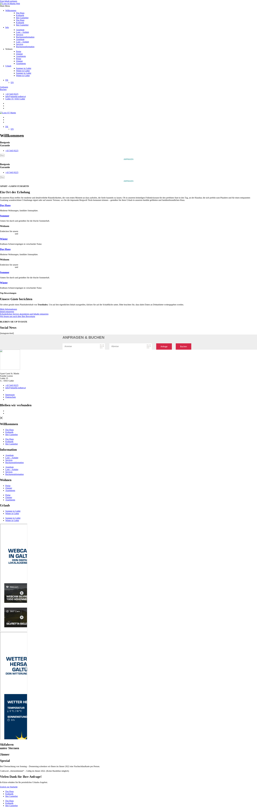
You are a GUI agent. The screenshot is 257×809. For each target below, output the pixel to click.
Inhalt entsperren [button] (7, 311)
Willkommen (10, 10)
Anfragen (128, 159)
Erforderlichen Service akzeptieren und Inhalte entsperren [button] (24, 314)
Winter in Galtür (23, 71)
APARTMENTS (7, 234)
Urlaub (8, 66)
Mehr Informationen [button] (8, 309)
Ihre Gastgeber (22, 18)
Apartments (21, 56)
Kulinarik (20, 15)
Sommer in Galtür (23, 68)
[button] (128, 6)
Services (19, 34)
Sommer (4, 215)
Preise (18, 51)
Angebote (20, 30)
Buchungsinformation (25, 37)
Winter (4, 239)
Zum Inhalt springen (8, 1)
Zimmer (19, 54)
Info (7, 27)
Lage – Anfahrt (22, 32)
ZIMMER (23, 234)
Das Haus (20, 13)
